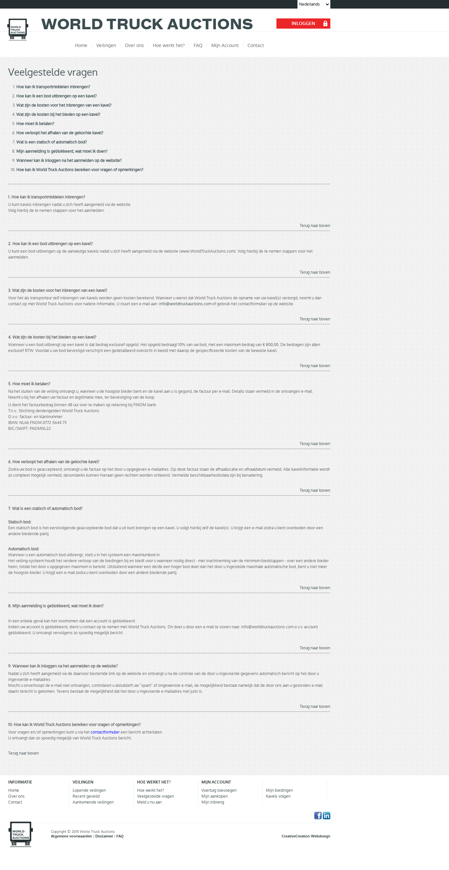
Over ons (16, 796)
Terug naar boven (315, 225)
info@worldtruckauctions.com (185, 304)
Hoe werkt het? (150, 790)
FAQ (120, 836)
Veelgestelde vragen (155, 796)
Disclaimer (104, 836)
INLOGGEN (303, 23)
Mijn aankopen (214, 796)
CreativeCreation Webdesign (306, 836)
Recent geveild (86, 796)
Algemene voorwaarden (72, 836)
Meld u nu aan (149, 802)
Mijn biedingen (279, 790)
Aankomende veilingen (93, 802)
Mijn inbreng (212, 802)
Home (13, 790)
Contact (15, 802)
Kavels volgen (278, 796)
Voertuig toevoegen (219, 790)
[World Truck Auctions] (17, 39)
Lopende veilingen (89, 790)
